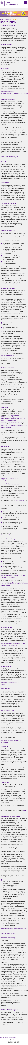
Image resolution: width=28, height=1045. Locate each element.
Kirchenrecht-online (20, 500)
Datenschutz (9, 1037)
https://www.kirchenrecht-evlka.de (9, 355)
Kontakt (14, 1037)
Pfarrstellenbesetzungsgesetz (8, 534)
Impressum (3, 1037)
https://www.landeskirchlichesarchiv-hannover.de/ (14, 928)
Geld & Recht (8, 19)
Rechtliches (15, 19)
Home (1, 19)
